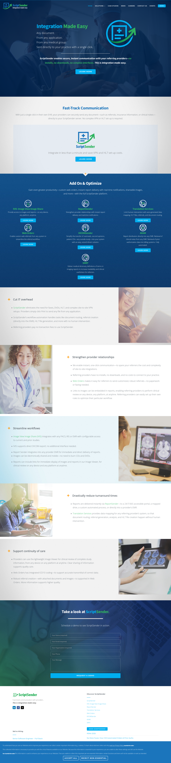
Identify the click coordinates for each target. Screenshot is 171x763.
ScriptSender (19, 307)
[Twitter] (22, 707)
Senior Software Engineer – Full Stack (28, 739)
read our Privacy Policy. (116, 745)
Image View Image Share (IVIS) (27, 436)
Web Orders (78, 380)
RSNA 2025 (91, 733)
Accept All (70, 758)
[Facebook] (18, 707)
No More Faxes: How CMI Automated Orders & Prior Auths (110, 738)
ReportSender (111, 503)
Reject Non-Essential (94, 758)
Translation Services (82, 513)
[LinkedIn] (14, 707)
